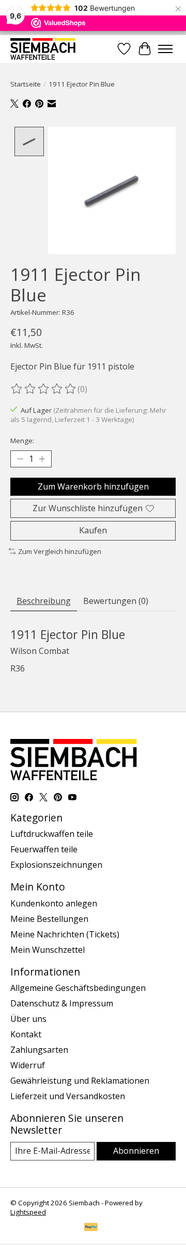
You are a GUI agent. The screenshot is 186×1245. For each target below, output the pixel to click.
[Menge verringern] (20, 459)
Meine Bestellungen (49, 918)
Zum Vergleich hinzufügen (59, 551)
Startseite (25, 84)
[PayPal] (91, 1228)
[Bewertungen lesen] (44, 389)
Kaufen (93, 530)
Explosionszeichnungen (56, 864)
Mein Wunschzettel (47, 949)
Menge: (22, 440)
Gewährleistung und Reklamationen (79, 1080)
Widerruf (27, 1065)
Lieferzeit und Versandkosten (67, 1096)
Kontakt (25, 1034)
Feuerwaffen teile (44, 849)
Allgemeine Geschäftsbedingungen (78, 988)
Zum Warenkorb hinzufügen (93, 486)
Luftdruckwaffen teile (51, 833)
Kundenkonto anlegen (53, 903)
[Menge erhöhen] (42, 459)
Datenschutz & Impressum (61, 1003)
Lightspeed (28, 1212)
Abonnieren (136, 1150)
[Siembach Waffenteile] (42, 48)
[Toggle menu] (165, 49)
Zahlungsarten (39, 1049)
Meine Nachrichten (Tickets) (64, 934)
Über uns (28, 1018)
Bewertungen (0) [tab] (115, 601)
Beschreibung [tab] (44, 601)
